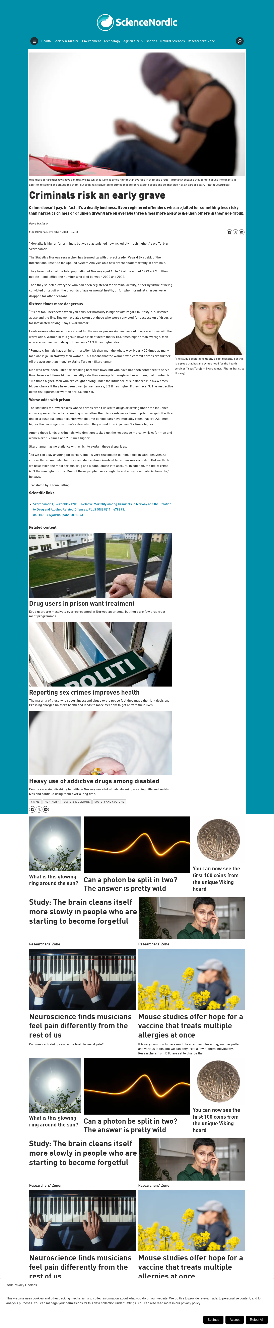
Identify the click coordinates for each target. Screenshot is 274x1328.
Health (46, 41)
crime (35, 802)
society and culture (109, 802)
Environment (91, 41)
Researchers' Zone (201, 41)
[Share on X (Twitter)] (235, 232)
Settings (213, 1319)
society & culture (77, 802)
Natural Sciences (172, 41)
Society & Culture (66, 41)
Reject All (257, 1319)
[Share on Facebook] (229, 232)
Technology (112, 41)
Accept (234, 1319)
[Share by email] (241, 232)
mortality (52, 802)
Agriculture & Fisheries (140, 41)
